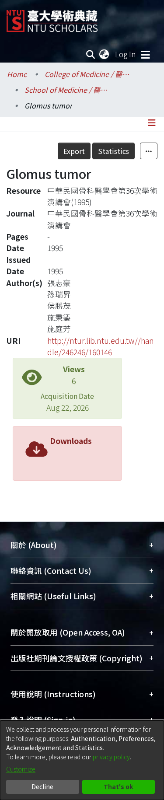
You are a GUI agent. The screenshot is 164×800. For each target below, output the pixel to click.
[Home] (52, 17)
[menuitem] (104, 54)
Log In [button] (126, 54)
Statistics (113, 151)
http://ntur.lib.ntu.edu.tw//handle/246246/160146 (100, 346)
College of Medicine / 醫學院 (88, 74)
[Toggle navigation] (145, 54)
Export (74, 151)
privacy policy (111, 756)
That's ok (118, 786)
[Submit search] (90, 54)
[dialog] (82, 760)
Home (17, 74)
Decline (42, 786)
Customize (20, 769)
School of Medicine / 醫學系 (68, 89)
